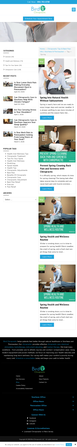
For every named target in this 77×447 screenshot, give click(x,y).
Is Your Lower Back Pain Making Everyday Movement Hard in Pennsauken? (25, 85)
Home (42, 49)
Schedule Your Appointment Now (38, 18)
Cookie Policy (59, 445)
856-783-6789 (43, 2)
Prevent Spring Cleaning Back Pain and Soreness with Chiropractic (55, 168)
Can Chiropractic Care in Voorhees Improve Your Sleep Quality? (25, 122)
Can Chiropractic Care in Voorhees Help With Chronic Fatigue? (25, 99)
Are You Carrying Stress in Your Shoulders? (25, 111)
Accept (69, 444)
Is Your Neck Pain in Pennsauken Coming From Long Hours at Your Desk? (23, 135)
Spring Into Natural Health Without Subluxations (54, 99)
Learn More (47, 118)
